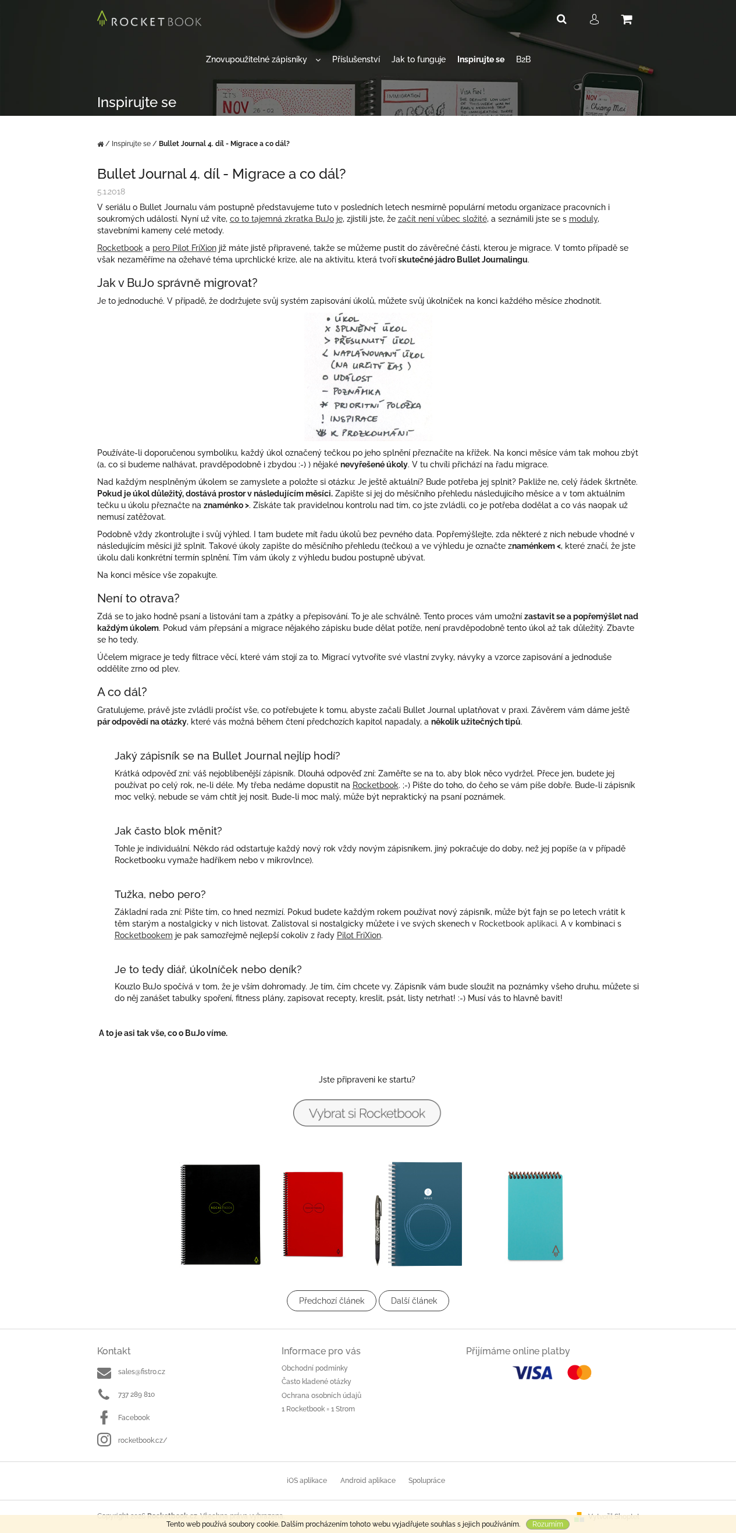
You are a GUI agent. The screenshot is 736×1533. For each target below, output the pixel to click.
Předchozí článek (331, 1300)
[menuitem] (263, 60)
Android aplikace (368, 1481)
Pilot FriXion (359, 935)
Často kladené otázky (316, 1382)
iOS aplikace (307, 1481)
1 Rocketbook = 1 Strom (318, 1409)
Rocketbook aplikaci (518, 923)
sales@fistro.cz (141, 1372)
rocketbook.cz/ (143, 1440)
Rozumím (547, 1524)
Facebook (134, 1418)
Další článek (414, 1300)
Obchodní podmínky (315, 1368)
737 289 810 (136, 1394)
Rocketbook (376, 785)
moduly (583, 218)
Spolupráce (426, 1481)
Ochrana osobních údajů (321, 1396)
